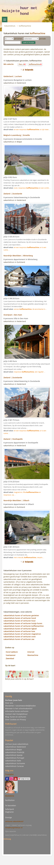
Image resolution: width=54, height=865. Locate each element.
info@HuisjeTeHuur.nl (13, 827)
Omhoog (7, 839)
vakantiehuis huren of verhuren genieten (21, 615)
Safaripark (9, 809)
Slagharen (9, 812)
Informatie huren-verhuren (16, 711)
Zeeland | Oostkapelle (13, 439)
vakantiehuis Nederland (15, 747)
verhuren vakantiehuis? (14, 821)
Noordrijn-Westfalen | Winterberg (18, 255)
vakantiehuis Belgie (13, 749)
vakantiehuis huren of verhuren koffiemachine (24, 626)
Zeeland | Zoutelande (13, 193)
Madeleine (9, 796)
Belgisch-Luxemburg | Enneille (17, 135)
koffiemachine (25, 26)
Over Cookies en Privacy (15, 719)
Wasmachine (32, 655)
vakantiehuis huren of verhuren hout (20, 621)
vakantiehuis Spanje (13, 755)
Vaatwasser (11, 655)
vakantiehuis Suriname (15, 763)
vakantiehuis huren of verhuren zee (19, 639)
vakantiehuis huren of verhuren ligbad (20, 628)
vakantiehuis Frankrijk (14, 752)
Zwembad (10, 658)
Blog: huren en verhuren (15, 717)
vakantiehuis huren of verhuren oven (20, 636)
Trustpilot (9, 774)
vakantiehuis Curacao (14, 766)
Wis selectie (9, 64)
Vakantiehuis (9, 26)
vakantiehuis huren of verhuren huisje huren (23, 623)
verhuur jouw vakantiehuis (16, 744)
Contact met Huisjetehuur (16, 714)
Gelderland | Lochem (13, 76)
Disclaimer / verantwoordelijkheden (20, 705)
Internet (30, 652)
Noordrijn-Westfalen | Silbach (16, 500)
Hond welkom (12, 652)
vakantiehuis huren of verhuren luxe (19, 631)
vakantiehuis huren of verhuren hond (20, 618)
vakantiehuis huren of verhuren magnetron (22, 634)
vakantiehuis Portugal (14, 758)
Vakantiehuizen (4, 19)
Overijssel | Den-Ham (13, 315)
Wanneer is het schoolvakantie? (18, 708)
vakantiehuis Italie (13, 760)
